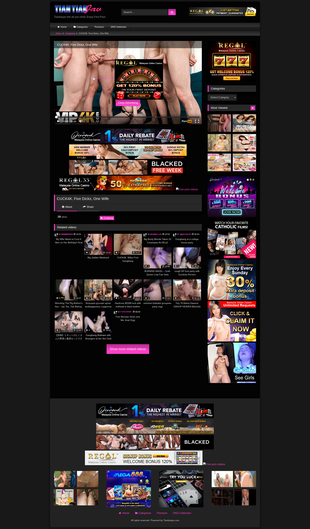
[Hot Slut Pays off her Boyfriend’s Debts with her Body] (87, 497)
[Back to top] (300, 519)
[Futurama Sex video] (64, 497)
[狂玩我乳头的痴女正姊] (244, 143)
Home (64, 27)
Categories (82, 27)
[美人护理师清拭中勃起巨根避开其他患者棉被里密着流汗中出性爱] (219, 162)
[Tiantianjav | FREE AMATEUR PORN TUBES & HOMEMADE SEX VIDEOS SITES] (78, 9)
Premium (99, 27)
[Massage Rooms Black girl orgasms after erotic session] (87, 479)
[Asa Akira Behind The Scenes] (222, 479)
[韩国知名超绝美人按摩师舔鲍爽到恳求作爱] (244, 162)
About (68, 206)
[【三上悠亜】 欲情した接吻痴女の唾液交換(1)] (219, 123)
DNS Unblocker (118, 27)
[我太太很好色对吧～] (244, 123)
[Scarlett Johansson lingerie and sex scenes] (222, 497)
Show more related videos (128, 349)
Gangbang (70, 33)
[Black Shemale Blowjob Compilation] (245, 497)
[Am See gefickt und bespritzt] (64, 479)
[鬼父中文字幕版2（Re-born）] (245, 479)
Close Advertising (128, 102)
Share (90, 206)
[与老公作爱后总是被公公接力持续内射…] (219, 143)
